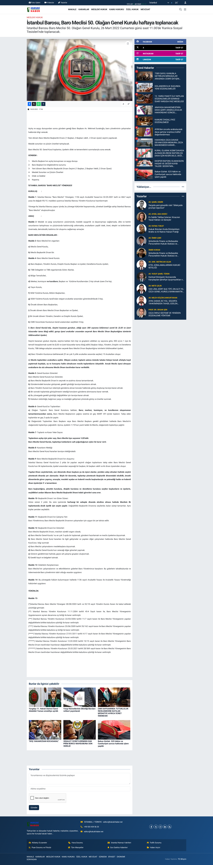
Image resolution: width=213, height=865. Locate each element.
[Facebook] (151, 827)
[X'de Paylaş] (34, 104)
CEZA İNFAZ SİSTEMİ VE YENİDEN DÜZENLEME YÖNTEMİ (165, 314)
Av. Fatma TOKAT (156, 226)
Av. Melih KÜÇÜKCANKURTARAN (163, 298)
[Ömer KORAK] (141, 252)
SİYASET (111, 857)
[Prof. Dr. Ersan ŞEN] (141, 312)
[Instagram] (160, 827)
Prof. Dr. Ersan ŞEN (158, 310)
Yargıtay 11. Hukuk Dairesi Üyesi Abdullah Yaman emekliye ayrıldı (43, 709)
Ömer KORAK (154, 250)
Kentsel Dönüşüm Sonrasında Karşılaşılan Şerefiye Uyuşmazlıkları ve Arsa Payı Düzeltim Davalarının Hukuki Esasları (166, 278)
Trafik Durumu (155, 843)
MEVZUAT (145, 9)
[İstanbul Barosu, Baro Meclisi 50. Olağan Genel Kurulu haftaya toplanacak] (79, 70)
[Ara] (180, 9)
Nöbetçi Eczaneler (39, 843)
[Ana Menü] (185, 9)
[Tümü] (183, 187)
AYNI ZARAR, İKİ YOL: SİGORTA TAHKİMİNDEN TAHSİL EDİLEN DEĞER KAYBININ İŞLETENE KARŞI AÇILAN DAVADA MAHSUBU (165, 302)
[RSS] (170, 827)
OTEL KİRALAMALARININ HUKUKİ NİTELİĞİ (164, 266)
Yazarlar (64, 2)
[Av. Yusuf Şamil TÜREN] (141, 276)
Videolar (50, 2)
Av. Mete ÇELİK (155, 286)
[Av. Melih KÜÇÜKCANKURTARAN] (141, 300)
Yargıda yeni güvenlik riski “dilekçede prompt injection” (166, 206)
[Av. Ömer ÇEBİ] (141, 240)
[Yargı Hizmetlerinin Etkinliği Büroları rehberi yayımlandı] (79, 697)
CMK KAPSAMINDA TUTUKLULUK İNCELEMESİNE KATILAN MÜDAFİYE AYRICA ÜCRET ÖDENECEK (113, 712)
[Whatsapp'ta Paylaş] (38, 104)
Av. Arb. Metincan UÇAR (160, 262)
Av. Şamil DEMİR (156, 202)
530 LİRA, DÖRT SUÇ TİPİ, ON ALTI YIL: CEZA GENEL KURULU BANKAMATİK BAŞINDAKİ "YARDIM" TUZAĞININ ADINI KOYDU (166, 290)
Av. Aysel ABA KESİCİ (158, 214)
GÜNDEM (103, 857)
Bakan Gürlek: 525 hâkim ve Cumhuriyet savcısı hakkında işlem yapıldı (113, 743)
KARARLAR (84, 9)
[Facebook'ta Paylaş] (29, 104)
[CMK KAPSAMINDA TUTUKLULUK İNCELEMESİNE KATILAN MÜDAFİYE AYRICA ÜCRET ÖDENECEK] (114, 697)
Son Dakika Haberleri (119, 847)
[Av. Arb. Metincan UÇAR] (141, 264)
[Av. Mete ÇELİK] (141, 288)
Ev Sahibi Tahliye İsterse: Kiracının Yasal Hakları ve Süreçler (164, 218)
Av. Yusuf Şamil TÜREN (159, 274)
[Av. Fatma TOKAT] (141, 228)
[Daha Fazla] (43, 104)
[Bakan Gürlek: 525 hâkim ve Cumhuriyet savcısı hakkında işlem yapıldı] (114, 729)
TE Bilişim (182, 859)
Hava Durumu (77, 843)
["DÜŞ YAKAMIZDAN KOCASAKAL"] (45, 729)
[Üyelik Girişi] (184, 2)
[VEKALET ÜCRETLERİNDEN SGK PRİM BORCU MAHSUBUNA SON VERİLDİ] (79, 729)
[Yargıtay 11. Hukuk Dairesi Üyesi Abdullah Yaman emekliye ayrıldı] (45, 697)
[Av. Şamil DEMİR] (141, 205)
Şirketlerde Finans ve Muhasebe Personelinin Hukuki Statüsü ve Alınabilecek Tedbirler (163, 242)
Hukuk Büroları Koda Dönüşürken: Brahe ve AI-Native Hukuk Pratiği (164, 230)
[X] (156, 827)
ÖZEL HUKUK (132, 9)
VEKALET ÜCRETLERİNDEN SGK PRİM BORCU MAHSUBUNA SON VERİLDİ (77, 743)
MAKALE (72, 9)
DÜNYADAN (32, 859)
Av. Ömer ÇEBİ (155, 238)
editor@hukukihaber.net (93, 831)
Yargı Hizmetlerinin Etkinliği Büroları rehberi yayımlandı (79, 709)
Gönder (34, 807)
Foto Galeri (35, 2)
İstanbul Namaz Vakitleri (121, 843)
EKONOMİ (121, 857)
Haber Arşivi (155, 847)
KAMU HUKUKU (116, 9)
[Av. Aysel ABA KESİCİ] (141, 216)
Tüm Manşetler (77, 847)
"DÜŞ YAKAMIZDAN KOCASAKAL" (44, 741)
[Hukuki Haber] (33, 9)
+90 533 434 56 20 (91, 827)
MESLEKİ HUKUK (99, 9)
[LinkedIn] (165, 827)
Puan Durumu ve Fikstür (41, 847)
